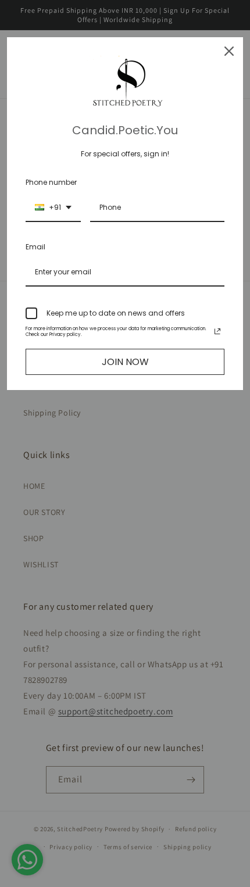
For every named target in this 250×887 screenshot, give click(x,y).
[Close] (229, 51)
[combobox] (53, 208)
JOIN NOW (125, 362)
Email (35, 247)
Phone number (51, 182)
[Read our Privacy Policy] (217, 331)
